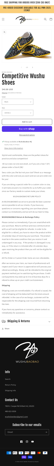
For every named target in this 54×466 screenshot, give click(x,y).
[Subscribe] (46, 432)
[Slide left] (21, 67)
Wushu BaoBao (24, 461)
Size (3, 108)
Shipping (4, 93)
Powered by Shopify (33, 461)
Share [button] (7, 328)
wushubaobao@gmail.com (16, 416)
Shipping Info (10, 390)
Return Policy (10, 385)
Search (8, 379)
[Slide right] (32, 67)
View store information (13, 148)
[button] (3, 19)
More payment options (27, 135)
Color (4, 97)
